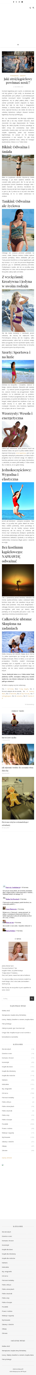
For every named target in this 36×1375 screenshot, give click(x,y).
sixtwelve (19, 696)
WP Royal (23, 1371)
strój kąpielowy (21, 453)
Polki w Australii (7, 1111)
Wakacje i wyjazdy (8, 1133)
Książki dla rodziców (8, 1075)
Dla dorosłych (6, 1049)
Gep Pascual (25, 694)
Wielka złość (6, 1011)
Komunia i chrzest (8, 1058)
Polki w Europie (7, 1120)
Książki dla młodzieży (9, 1071)
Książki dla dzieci (7, 1067)
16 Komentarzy (29, 704)
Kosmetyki (5, 1062)
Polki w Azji (5, 1115)
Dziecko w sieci (7, 1053)
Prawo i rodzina (7, 1128)
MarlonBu (13, 694)
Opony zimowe (7, 1158)
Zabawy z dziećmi (8, 1142)
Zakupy (23, 76)
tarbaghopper (6, 696)
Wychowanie (6, 1137)
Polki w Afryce (6, 1102)
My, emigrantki (7, 1089)
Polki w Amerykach (8, 1106)
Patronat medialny (8, 1097)
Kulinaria (4, 1080)
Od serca (5, 1093)
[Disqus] (18, 858)
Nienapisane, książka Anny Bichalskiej (14, 1015)
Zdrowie (4, 1150)
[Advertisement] (18, 23)
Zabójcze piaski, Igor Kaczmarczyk (13, 1028)
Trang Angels (24, 689)
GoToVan (10, 689)
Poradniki (14, 76)
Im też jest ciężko (9, 737)
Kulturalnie (5, 1084)
